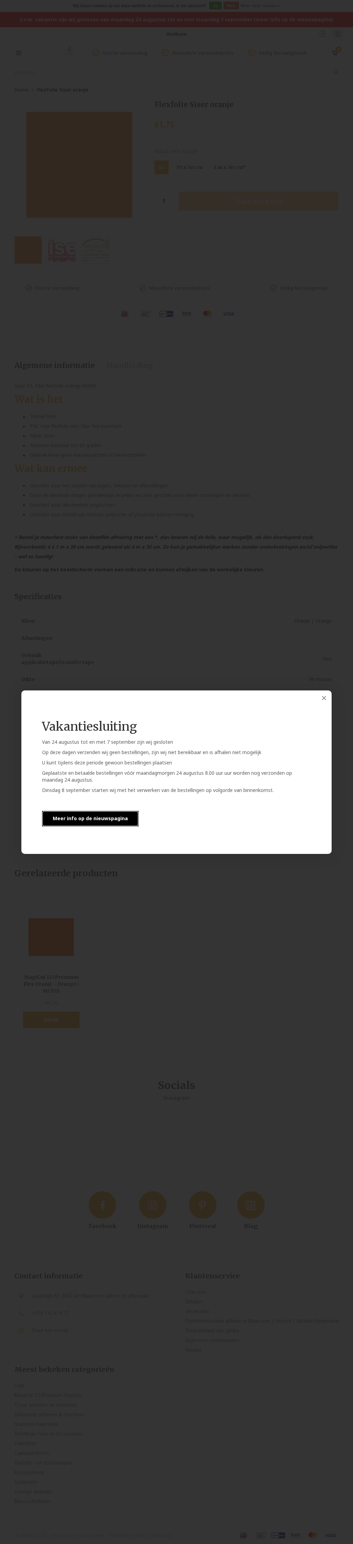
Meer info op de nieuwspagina (90, 818)
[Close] (324, 698)
